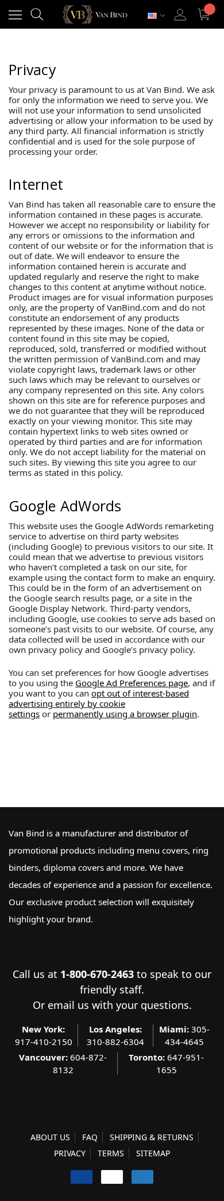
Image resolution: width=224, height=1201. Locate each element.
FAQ (90, 1137)
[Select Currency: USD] (156, 16)
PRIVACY (70, 1153)
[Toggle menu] (15, 14)
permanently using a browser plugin (125, 713)
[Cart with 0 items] (205, 14)
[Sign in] (180, 14)
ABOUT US (50, 1137)
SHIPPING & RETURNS (152, 1137)
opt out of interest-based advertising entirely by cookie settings (99, 703)
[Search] (37, 14)
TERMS (111, 1153)
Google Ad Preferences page (131, 682)
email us (68, 1005)
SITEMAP (153, 1153)
